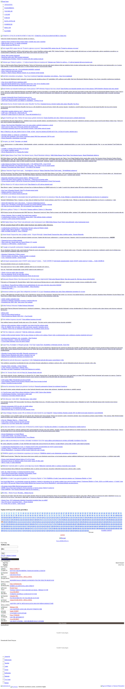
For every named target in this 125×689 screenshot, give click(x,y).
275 (47, 524)
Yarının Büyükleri (6, 330)
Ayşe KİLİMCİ (14, 592)
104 (4, 517)
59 (18, 515)
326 (47, 526)
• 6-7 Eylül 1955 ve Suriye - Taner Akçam (13, 503)
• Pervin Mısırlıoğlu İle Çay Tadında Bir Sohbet (14, 152)
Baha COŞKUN (15, 568)
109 (16, 517)
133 (73, 517)
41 (97, 513)
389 (76, 528)
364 (16, 528)
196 (102, 519)
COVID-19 (4, 34)
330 (57, 526)
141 (92, 517)
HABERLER (8, 24)
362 (11, 528)
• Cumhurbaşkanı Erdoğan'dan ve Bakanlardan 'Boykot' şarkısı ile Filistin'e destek (24, 228)
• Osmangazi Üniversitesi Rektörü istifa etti (13, 395)
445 (88, 530)
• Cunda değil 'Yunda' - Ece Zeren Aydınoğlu (14, 435)
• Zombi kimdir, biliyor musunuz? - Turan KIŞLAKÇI (16, 229)
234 (71, 522)
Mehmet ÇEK (14, 607)
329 (54, 526)
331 (59, 526)
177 (57, 519)
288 (78, 524)
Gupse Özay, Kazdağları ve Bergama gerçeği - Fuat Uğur (52, 344)
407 (119, 528)
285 (71, 524)
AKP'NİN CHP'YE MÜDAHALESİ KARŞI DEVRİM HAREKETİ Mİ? (31, 603)
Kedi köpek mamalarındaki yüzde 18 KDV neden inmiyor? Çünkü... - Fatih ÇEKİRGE (79, 261)
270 (35, 524)
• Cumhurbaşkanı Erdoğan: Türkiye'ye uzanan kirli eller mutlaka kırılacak (22, 59)
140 (90, 517)
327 (50, 526)
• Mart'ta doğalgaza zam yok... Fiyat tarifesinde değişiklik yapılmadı (20, 69)
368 (26, 528)
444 (85, 530)
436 (66, 530)
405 (114, 528)
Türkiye (3, 46)
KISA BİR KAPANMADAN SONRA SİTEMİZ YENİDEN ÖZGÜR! (66, 440)
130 (66, 517)
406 (116, 528)
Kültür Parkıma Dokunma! (26, 305)
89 (90, 515)
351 (107, 526)
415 (16, 530)
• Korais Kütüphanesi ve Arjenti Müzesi (12, 434)
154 (2, 519)
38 (90, 513)
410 (4, 530)
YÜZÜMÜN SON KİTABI (18, 613)
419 (26, 530)
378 (50, 528)
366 (21, 528)
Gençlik (3, 245)
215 (26, 522)
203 (119, 519)
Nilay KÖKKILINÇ (16, 584)
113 (26, 517)
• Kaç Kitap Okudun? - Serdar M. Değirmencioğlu (15, 340)
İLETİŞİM (7, 31)
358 (2, 528)
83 (75, 515)
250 (109, 522)
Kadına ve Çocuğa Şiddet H (9, 451)
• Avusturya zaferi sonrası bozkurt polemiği (13, 218)
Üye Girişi (7, 679)
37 (87, 513)
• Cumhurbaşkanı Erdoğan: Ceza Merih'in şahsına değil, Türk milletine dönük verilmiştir (26, 217)
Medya (3, 102)
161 (19, 519)
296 (97, 524)
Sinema (3, 411)
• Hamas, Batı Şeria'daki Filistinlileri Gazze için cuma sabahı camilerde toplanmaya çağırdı (27, 125)
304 (116, 524)
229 (59, 522)
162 (21, 519)
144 (99, 517)
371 (33, 528)
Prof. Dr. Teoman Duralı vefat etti (32, 372)
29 (68, 513)
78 (64, 515)
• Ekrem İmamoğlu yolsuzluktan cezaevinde (13, 138)
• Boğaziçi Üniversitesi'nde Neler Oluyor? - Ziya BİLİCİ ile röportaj (20, 167)
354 (114, 526)
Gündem (3, 130)
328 (52, 526)
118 (38, 517)
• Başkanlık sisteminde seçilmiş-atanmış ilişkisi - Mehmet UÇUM (19, 178)
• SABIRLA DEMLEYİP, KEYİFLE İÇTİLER (15, 148)
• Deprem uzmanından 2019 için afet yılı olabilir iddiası (17, 406)
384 (64, 528)
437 (69, 530)
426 (42, 530)
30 (71, 513)
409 (2, 530)
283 (66, 524)
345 (92, 526)
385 (66, 528)
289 (80, 524)
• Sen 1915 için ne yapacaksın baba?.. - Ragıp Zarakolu (17, 502)
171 (42, 519)
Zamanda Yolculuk (6, 290)
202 (116, 519)
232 (66, 522)
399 (99, 528)
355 (116, 526)
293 (90, 524)
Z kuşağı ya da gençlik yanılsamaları (34, 247)
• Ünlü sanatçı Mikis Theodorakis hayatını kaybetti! (15, 380)
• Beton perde (5, 313)
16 (37, 513)
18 (42, 513)
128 (61, 517)
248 (104, 522)
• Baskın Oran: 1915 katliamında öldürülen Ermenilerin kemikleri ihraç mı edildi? (24, 500)
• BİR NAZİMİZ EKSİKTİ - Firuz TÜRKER (14, 231)
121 (45, 517)
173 (47, 519)
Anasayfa (7, 656)
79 (66, 515)
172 (45, 519)
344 (90, 526)
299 (104, 524)
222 (42, 522)
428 (47, 530)
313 (16, 526)
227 (54, 522)
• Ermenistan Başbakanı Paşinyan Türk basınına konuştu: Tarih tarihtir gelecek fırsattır (25, 128)
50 (118, 513)
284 (69, 524)
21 (49, 513)
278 (54, 524)
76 (59, 515)
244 (95, 522)
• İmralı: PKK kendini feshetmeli (10, 55)
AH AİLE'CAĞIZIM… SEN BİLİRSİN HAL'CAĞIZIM (27, 621)
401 (104, 528)
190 (88, 519)
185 (76, 519)
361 (9, 528)
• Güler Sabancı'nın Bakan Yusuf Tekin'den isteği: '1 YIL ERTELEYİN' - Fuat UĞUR (26, 164)
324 (42, 526)
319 (30, 526)
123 (50, 517)
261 (14, 524)
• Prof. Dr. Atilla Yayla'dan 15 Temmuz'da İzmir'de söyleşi (17, 471)
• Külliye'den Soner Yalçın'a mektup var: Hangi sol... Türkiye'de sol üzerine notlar (24, 179)
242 (90, 522)
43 (102, 513)
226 (52, 522)
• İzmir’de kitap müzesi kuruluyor (10, 314)
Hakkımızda (7, 660)
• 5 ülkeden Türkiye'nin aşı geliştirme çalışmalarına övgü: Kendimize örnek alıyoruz (25, 328)
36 (85, 513)
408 (121, 528)
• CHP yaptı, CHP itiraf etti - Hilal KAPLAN (14, 113)
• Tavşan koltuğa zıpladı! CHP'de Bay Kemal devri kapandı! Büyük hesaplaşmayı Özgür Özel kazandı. (30, 181)
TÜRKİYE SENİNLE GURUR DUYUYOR (23, 594)
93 (99, 515)
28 (66, 513)
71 (47, 515)
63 (28, 515)
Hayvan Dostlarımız (6, 259)
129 (64, 517)
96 (106, 515)
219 (35, 522)
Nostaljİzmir (4, 304)
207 (7, 522)
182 (69, 519)
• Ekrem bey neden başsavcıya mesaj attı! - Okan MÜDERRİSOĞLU (21, 114)
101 (119, 515)
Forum (6, 669)
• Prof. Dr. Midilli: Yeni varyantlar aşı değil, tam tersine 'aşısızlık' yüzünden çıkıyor (24, 327)
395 (90, 528)
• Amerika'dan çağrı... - (7, 288)
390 (78, 528)
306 (121, 524)
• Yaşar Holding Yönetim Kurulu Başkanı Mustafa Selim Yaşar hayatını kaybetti (24, 381)
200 (111, 519)
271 (38, 524)
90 (92, 515)
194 (97, 519)
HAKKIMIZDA (9, 8)
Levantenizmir (5, 491)
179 (61, 519)
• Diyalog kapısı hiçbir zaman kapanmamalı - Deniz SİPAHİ (18, 99)
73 (52, 515)
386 (69, 528)
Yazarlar (6, 663)
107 (11, 517)
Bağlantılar (7, 673)
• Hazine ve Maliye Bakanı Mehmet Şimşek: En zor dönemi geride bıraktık (22, 72)
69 (42, 515)
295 (95, 524)
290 (83, 524)
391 (80, 528)
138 (85, 517)
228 (57, 522)
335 (69, 526)
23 (54, 513)
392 (83, 528)
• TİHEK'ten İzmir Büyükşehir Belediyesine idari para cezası (18, 85)
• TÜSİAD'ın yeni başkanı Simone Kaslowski (14, 193)
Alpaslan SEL (14, 572)
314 (19, 526)
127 (59, 517)
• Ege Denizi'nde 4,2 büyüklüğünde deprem (13, 408)
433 (59, 530)
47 (111, 513)
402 (107, 528)
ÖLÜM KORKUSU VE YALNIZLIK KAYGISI (24, 598)
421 (30, 530)
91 (94, 515)
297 (99, 524)
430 (52, 530)
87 (85, 515)
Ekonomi (3, 60)
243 (92, 522)
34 (80, 513)
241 (88, 522)
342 (85, 526)
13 (30, 513)
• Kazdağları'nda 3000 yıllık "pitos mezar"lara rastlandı (16, 302)
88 (87, 515)
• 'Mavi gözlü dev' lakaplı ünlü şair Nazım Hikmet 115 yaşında (19, 242)
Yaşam (3, 397)
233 (69, 522)
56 (11, 515)
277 (52, 524)
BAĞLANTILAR (9, 21)
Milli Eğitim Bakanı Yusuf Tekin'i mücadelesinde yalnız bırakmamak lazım (67, 222)
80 (68, 515)
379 (52, 528)
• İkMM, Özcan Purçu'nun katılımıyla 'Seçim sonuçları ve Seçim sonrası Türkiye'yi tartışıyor (27, 488)
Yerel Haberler (5, 87)
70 (44, 515)
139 (88, 517)
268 (30, 524)
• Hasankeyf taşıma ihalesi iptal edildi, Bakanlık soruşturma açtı (19, 353)
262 (16, 524)
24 (56, 513)
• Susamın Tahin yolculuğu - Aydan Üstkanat (14, 366)
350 (104, 526)
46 (109, 513)
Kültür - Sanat (5, 277)
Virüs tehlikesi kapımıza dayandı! (31, 319)
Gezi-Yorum (4, 425)
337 (73, 526)
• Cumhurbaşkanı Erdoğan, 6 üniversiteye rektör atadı (16, 394)
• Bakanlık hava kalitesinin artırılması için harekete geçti (17, 356)
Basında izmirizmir (6, 439)
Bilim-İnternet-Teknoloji (8, 195)
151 (116, 517)
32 (75, 513)
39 (92, 513)
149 (111, 517)
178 (59, 519)
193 (95, 519)
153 (121, 517)
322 (38, 526)
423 (35, 530)
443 (83, 530)
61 (23, 515)
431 (54, 530)
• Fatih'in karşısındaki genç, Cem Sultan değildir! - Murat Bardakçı (20, 286)
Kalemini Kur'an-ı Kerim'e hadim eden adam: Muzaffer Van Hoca (60, 104)
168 (35, 519)
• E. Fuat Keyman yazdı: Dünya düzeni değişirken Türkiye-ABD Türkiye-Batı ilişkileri (26, 392)
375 (42, 528)
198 (107, 519)
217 (30, 522)
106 (9, 517)
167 (33, 519)
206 (4, 522)
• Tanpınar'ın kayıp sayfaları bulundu (11, 240)
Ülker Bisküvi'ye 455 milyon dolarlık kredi (40, 184)
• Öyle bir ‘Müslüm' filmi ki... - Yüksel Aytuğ (14, 420)
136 (80, 517)
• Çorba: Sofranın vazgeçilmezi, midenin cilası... (15, 367)
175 (52, 519)
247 (102, 522)
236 (76, 522)
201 (114, 519)
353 (111, 526)
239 (83, 522)
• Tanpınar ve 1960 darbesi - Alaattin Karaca (13, 243)
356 (119, 526)
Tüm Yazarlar (62, 623)
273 (42, 524)
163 (23, 519)
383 (61, 528)
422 (33, 530)
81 (71, 515)
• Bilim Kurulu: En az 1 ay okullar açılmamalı (14, 43)
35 (83, 513)
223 (45, 522)
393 (85, 528)
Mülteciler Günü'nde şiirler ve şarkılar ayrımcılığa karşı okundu (57, 466)
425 (40, 530)
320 (33, 526)
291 (85, 524)
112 (23, 517)
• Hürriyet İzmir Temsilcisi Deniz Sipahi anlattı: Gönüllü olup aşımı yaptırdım (23, 41)
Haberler (6, 676)
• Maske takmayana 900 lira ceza (10, 45)
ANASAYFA (8, 4)
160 (16, 519)
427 (45, 530)
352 (109, 526)
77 (61, 515)
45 (106, 513)
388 (73, 528)
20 (47, 513)
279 (57, 524)
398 (97, 528)
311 (11, 526)
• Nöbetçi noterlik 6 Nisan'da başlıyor (11, 192)
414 (14, 530)
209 (11, 522)
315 (21, 526)
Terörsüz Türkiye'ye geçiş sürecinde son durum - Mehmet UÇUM (29, 590)
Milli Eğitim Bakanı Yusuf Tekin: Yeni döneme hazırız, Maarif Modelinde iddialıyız (75, 155)
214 (23, 522)
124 (52, 517)
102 (121, 515)
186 (78, 519)
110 (19, 517)
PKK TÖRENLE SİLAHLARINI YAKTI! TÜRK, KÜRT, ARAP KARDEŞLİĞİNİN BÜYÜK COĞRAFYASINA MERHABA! (39, 131)
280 (59, 524)
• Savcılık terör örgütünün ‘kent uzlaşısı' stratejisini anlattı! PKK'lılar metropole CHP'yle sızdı (28, 136)
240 (85, 522)
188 (83, 519)
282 (64, 524)
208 (9, 522)
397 (95, 528)
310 (9, 526)
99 (113, 515)
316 (23, 526)
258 (7, 524)
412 (9, 530)
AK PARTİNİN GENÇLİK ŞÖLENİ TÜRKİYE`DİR (26, 609)
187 (80, 519)
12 (28, 513)
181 (66, 519)
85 (80, 515)
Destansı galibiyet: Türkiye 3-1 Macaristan (39, 209)
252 (114, 522)
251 (111, 522)
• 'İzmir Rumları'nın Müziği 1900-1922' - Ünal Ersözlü (16, 316)
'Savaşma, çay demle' (21, 141)
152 (119, 517)
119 (40, 517)
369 (28, 528)
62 (25, 515)
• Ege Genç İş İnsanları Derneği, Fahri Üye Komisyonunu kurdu (19, 190)
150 (114, 517)
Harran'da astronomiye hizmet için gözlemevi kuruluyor (51, 386)
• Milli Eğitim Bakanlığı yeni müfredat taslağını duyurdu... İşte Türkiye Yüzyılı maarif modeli (28, 165)
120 (42, 517)
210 (14, 522)
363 (14, 528)
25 (59, 513)
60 (21, 515)
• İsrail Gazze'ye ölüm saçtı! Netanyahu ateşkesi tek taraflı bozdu (19, 126)
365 (19, 528)
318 (28, 526)
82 (73, 515)
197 (104, 519)
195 (99, 519)
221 (40, 522)
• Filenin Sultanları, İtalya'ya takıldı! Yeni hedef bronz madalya (19, 215)
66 (35, 515)
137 (83, 517)
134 (76, 517)
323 (40, 526)
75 (56, 515)
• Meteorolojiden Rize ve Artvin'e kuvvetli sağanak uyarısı (17, 409)
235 (73, 522)
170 (40, 519)
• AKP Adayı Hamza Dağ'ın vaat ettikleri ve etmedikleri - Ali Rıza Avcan (22, 100)
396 (92, 528)
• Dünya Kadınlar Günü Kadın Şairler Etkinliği (14, 475)
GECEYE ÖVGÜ (15, 574)
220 (38, 522)
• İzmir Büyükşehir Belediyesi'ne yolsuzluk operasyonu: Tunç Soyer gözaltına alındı (25, 83)
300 (107, 524)
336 (71, 526)
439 (73, 530)
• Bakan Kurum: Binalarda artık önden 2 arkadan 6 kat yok (18, 355)
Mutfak (3, 358)
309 (7, 526)
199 (109, 519)
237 (78, 522)
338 (76, 526)
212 (19, 522)
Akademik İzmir (5, 384)
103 (2, 517)
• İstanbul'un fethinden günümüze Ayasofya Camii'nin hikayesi (19, 300)
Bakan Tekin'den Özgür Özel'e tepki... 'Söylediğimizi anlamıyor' (58, 170)
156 (7, 519)
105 (7, 517)
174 (50, 519)
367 (23, 528)
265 (23, 524)
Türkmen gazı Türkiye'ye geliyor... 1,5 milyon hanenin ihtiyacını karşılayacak (70, 62)
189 (85, 519)
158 (11, 519)
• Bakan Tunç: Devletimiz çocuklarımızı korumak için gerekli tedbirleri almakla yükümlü (26, 204)
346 (95, 526)
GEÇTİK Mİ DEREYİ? (17, 617)
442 (80, 530)
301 (109, 524)
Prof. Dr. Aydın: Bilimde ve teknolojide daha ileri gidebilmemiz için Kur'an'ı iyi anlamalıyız (82, 197)
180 (64, 519)
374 (40, 528)
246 (99, 522)
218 (33, 522)
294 (92, 524)
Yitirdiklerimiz (5, 371)
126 (57, 517)
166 (30, 519)
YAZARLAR (8, 11)
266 (26, 524)
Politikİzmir (4, 169)
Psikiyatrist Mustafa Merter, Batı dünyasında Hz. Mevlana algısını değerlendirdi (72, 279)
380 (54, 528)
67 (37, 515)
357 (121, 526)
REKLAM (7, 27)
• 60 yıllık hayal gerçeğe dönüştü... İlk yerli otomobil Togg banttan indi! (21, 206)
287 (76, 524)
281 (61, 524)
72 (49, 515)
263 (19, 524)
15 (35, 513)
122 (47, 517)
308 (4, 526)
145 (102, 517)
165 (28, 519)
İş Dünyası (4, 183)
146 (104, 517)
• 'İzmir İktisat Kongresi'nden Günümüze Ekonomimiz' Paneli (18, 473)
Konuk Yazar (14, 588)
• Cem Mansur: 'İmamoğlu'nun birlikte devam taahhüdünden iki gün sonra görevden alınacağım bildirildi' (31, 285)
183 (71, 519)
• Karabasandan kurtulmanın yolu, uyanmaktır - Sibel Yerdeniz (19, 338)
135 (78, 517)
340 (80, 526)
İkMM (2, 476)
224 (47, 522)
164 (26, 519)
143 (97, 517)
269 (33, 524)
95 (104, 515)
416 (19, 530)
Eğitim (3, 153)
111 (21, 517)
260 (11, 524)
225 (50, 522)
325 (45, 526)
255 (121, 522)
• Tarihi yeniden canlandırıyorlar (10, 299)
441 (78, 530)
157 (9, 519)
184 (73, 519)
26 (61, 513)
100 (116, 515)
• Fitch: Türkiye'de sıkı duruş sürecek (11, 71)
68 (40, 515)
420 (28, 530)
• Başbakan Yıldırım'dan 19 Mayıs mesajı (13, 254)
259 (9, 524)
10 (23, 513)
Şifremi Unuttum (11, 555)
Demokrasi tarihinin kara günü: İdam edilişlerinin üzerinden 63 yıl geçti (64, 291)
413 (11, 530)
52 (2, 515)
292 (88, 524)
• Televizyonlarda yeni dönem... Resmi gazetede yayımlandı (18, 256)
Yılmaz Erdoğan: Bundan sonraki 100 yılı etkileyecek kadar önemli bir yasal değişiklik (78, 413)
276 (50, 524)
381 (57, 528)
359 (4, 528)
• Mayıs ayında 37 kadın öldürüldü (11, 462)
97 (109, 515)
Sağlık (2, 317)
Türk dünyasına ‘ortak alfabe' (28, 399)
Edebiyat (3, 233)
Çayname (3, 139)
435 (64, 530)
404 (111, 528)
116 (33, 517)
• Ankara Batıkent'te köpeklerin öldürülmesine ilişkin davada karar (20, 276)
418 (23, 530)
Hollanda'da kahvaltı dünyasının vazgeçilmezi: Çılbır (48, 360)
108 (14, 517)
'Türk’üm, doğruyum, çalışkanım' (31, 332)
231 (64, 522)
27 (64, 513)
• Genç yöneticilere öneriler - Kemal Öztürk (13, 257)
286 (73, 524)
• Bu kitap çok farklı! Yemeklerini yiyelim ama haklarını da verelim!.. (21, 369)
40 (94, 513)
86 (83, 515)
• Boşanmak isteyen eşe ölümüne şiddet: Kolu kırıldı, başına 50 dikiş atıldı (22, 461)
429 (50, 530)
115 (30, 517)
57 (14, 515)
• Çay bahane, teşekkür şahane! (10, 150)
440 (76, 530)
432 (57, 530)
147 (107, 517)
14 (33, 513)
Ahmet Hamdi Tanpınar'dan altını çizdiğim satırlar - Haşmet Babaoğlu (63, 234)
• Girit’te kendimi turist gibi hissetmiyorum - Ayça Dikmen (17, 437)
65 (33, 515)
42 (99, 513)
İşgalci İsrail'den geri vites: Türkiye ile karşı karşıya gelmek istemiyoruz (64, 118)
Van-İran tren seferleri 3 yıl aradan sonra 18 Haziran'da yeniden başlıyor (65, 426)
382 (59, 528)
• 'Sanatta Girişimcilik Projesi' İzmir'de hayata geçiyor (16, 97)
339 (78, 526)
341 (83, 526)
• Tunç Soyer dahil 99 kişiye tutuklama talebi (14, 82)
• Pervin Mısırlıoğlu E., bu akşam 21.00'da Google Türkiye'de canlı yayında (23, 450)
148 (109, 517)
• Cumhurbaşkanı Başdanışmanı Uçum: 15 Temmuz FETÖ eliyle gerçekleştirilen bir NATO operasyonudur (32, 446)
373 (38, 528)
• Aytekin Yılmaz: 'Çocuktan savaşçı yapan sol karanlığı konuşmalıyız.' (21, 448)
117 (35, 517)
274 (45, 524)
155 (4, 519)
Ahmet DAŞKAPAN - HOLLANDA (21, 577)
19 (44, 513)
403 (109, 528)
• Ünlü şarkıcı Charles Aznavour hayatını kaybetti (15, 422)
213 (21, 522)
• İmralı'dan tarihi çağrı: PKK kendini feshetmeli (15, 57)
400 (102, 528)
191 (90, 519)
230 (61, 522)
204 (121, 519)
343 (88, 526)
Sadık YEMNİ (14, 611)
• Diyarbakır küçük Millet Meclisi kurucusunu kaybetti (16, 486)
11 (25, 513)
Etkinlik (3, 464)
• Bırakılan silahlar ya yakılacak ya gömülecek (14, 135)
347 (97, 526)
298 (102, 524)
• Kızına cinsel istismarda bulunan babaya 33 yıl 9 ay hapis (18, 459)
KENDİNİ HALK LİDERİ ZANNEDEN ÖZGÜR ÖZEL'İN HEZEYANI (32, 580)
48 (113, 513)
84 (78, 515)
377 (47, 528)
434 (61, 530)
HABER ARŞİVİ (106, 530)
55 (9, 515)
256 (2, 524)
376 (45, 528)
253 (116, 522)
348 (99, 526)
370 (30, 528)
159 (14, 519)
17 (40, 513)
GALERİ (7, 14)
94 (102, 515)
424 (38, 530)
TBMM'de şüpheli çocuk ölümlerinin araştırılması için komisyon (58, 453)
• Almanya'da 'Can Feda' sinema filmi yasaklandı (15, 423)
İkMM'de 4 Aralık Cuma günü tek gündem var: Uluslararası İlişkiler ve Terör (69, 478)
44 (104, 513)
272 (40, 524)
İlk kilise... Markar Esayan (25, 493)
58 (16, 515)
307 (2, 526)
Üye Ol (3, 555)
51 (121, 513)
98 (111, 515)
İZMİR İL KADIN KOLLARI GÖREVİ (22, 586)
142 (95, 517)
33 (78, 513)
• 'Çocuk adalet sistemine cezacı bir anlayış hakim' (15, 341)
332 (61, 526)
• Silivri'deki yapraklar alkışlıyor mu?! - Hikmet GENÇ (17, 111)
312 (14, 526)
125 (54, 517)
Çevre (2, 343)
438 (71, 530)
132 (71, 517)
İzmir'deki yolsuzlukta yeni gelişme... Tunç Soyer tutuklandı (54, 76)
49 (116, 513)
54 (6, 515)
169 (38, 519)
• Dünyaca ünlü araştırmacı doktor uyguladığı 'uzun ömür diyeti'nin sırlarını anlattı (24, 325)
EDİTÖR (62, 535)
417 (21, 530)
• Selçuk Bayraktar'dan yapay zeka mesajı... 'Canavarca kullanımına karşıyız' (23, 203)
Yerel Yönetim (5, 74)
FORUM (7, 18)
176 (54, 519)
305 (119, 524)
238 (80, 522)
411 (7, 530)
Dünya (3, 116)
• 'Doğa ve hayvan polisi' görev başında (12, 272)
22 (52, 513)
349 (102, 526)
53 (4, 515)
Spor (2, 208)
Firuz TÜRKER (14, 615)
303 (114, 524)
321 (35, 526)
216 (28, 522)
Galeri (6, 666)
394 (88, 528)
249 (107, 522)
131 (69, 517)
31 (73, 513)
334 (66, 526)
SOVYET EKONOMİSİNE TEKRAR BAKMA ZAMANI (27, 570)
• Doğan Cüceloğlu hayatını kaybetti (11, 383)
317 (26, 526)
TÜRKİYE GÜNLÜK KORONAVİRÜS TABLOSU (50, 35)
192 (92, 519)
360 (7, 528)
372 (35, 528)
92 (97, 515)
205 (2, 522)
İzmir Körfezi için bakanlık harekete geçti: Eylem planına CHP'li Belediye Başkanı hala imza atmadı (90, 88)
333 (64, 526)
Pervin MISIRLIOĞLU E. (62, 541)
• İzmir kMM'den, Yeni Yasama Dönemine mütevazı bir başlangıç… (20, 489)
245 (97, 522)
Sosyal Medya (5, 220)
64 (30, 515)
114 (28, 517)
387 (71, 528)
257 (4, 524)
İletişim (6, 683)
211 (16, 522)
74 (54, 515)
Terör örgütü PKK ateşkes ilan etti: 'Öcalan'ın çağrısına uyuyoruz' (59, 48)
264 (21, 524)
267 (28, 524)
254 (119, 522)
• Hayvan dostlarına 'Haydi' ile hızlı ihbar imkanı (15, 274)
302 (111, 524)
